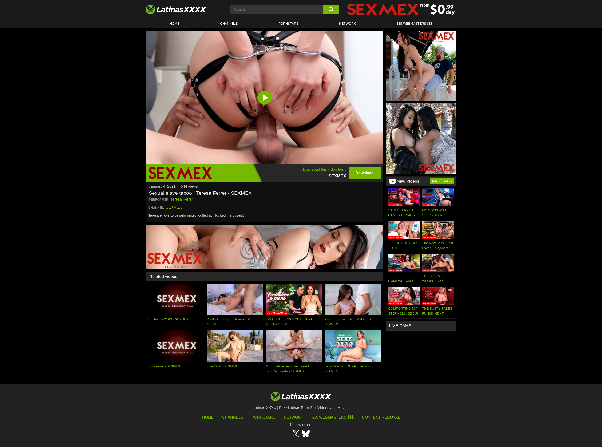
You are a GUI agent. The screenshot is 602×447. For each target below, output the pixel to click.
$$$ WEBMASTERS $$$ (414, 23)
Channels (232, 417)
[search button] (331, 9)
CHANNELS (229, 23)
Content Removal (381, 417)
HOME (174, 23)
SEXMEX (174, 207)
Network (347, 23)
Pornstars (288, 23)
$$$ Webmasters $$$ (333, 417)
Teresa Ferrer (181, 199)
